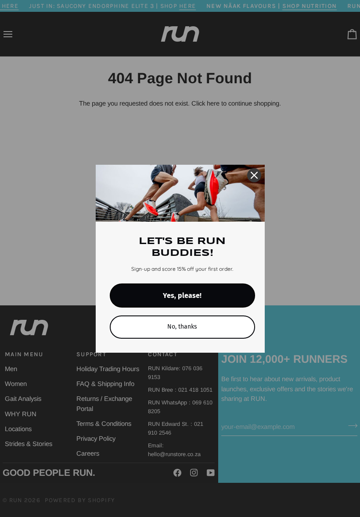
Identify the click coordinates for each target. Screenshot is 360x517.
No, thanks (182, 326)
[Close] (254, 175)
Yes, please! (182, 295)
